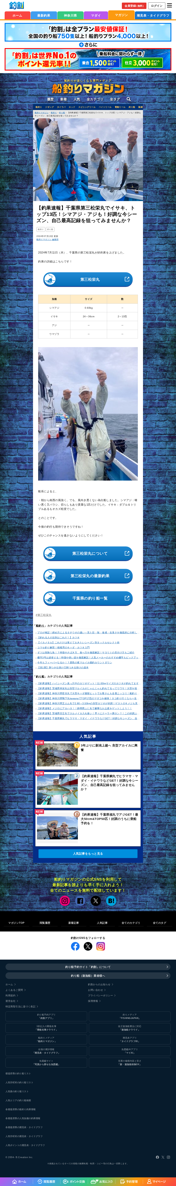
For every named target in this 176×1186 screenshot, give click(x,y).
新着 (63, 99)
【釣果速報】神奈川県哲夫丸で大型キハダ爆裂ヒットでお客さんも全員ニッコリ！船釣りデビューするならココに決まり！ (89, 693)
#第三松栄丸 (44, 615)
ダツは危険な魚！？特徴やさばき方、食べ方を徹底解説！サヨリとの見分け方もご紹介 (86, 652)
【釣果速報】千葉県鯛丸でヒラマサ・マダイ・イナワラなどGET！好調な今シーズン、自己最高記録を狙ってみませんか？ (89, 718)
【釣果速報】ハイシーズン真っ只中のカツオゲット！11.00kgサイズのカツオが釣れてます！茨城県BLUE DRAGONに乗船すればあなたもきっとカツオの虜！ (89, 683)
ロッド (72, 107)
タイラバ (61, 107)
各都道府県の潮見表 (16, 1127)
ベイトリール (105, 107)
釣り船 (132, 107)
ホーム (17, 15)
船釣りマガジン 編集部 (47, 239)
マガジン (121, 15)
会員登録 (135, 5)
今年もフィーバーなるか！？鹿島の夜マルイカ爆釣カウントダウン (74, 662)
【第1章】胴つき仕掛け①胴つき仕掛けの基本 (63, 667)
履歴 (50, 99)
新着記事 (73, 922)
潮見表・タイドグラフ (153, 15)
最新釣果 (43, 15)
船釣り (39, 107)
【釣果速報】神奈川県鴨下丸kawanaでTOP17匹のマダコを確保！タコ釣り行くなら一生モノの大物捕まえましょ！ (89, 698)
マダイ (96, 15)
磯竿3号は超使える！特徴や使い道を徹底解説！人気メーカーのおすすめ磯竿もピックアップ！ (89, 657)
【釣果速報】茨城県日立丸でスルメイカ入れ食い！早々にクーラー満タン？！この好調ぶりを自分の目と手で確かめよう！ (89, 713)
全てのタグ (159, 922)
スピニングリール (87, 107)
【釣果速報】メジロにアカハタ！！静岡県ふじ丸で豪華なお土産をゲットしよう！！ (84, 708)
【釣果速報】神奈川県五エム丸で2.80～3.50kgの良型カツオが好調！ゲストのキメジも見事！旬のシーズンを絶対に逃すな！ (89, 703)
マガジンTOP (16, 922)
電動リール (120, 107)
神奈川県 (70, 15)
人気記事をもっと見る (88, 853)
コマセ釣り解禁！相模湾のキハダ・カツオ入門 (63, 647)
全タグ (115, 99)
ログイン (156, 5)
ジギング (49, 107)
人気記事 (102, 922)
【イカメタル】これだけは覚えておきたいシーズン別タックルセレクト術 (78, 642)
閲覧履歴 (45, 922)
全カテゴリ (95, 99)
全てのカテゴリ (131, 922)
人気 (77, 99)
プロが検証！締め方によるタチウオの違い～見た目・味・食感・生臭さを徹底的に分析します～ (89, 632)
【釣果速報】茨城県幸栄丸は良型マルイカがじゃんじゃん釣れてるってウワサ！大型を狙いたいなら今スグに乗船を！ (89, 688)
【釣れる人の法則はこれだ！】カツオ (58, 637)
